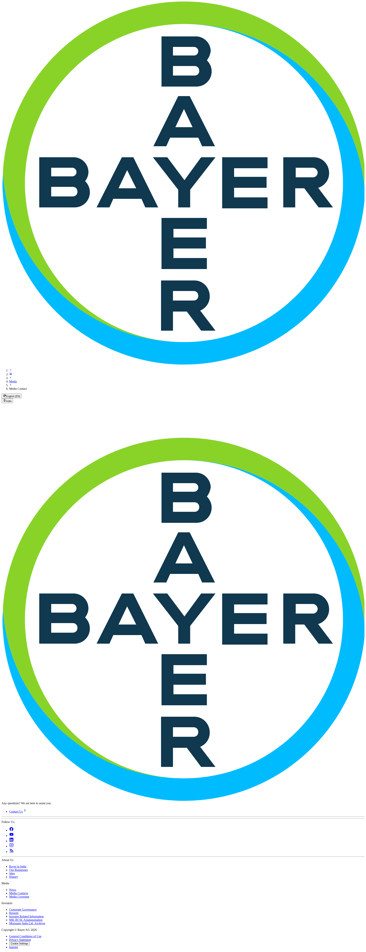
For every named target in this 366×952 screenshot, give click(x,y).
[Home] (10, 374)
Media (13, 381)
